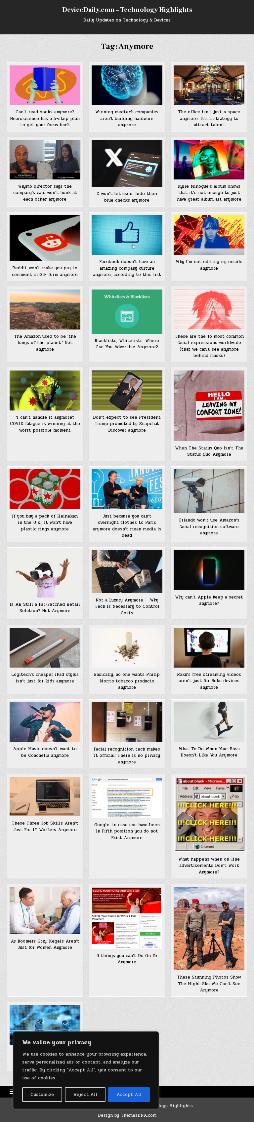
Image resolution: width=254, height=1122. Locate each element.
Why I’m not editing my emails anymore (209, 265)
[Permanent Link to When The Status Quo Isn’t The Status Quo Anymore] (209, 405)
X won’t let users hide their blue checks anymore (127, 197)
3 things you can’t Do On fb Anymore (127, 959)
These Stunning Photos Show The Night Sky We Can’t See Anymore (209, 983)
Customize (42, 1094)
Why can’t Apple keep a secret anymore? (209, 600)
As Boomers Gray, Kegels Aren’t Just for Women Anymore (45, 944)
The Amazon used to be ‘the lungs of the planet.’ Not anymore (45, 343)
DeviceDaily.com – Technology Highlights (127, 10)
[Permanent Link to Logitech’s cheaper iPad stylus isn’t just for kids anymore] (45, 648)
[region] (86, 1070)
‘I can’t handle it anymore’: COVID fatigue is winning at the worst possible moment (45, 424)
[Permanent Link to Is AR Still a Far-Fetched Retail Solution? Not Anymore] (45, 573)
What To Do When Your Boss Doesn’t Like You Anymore (209, 752)
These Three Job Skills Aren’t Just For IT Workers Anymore (45, 826)
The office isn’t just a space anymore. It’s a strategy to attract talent (209, 118)
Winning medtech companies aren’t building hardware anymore (126, 118)
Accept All (129, 1094)
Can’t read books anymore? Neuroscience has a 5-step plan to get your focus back (45, 118)
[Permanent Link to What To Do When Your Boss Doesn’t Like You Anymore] (209, 722)
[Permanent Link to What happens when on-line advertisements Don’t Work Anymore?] (209, 814)
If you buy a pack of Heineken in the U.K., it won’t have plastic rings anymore (45, 522)
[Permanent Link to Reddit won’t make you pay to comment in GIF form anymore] (45, 238)
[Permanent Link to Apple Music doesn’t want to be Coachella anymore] (45, 722)
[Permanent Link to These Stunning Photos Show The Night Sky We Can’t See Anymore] (209, 928)
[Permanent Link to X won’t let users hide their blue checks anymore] (127, 163)
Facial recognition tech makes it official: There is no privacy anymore (127, 755)
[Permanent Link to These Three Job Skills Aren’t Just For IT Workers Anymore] (45, 797)
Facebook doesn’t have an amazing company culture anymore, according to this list (127, 268)
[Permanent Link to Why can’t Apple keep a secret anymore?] (209, 570)
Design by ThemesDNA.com (127, 1115)
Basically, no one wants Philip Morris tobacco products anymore (127, 681)
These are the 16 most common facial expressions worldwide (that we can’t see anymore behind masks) (209, 346)
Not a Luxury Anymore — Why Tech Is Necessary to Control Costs (127, 606)
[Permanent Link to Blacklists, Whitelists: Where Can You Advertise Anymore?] (127, 311)
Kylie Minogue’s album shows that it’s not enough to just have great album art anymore (209, 193)
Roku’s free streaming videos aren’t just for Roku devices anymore (209, 681)
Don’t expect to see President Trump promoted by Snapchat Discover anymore (127, 424)
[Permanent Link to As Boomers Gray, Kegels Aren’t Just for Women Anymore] (45, 910)
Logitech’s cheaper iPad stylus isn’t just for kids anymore (45, 677)
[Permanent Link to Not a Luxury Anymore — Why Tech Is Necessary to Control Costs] (127, 571)
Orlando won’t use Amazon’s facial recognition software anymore (209, 526)
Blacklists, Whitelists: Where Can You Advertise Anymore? (127, 344)
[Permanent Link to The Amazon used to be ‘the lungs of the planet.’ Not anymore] (45, 309)
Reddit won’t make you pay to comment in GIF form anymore (45, 271)
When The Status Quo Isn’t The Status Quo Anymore (209, 451)
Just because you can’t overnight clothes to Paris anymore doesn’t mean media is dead (127, 526)
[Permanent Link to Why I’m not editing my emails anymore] (209, 235)
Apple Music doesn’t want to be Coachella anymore (45, 752)
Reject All (85, 1094)
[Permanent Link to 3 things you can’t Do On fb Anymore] (127, 918)
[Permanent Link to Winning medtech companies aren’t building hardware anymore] (127, 85)
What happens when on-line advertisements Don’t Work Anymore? (209, 865)
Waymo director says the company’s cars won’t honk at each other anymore (45, 193)
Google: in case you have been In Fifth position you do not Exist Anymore (127, 831)
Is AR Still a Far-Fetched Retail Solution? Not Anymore (45, 607)
